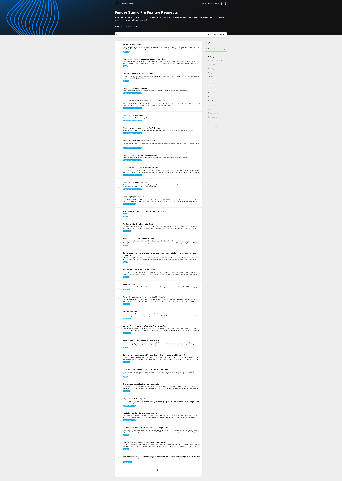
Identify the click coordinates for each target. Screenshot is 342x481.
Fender (216, 126)
